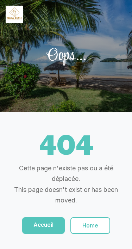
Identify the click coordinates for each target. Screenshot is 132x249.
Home (90, 225)
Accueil (43, 224)
